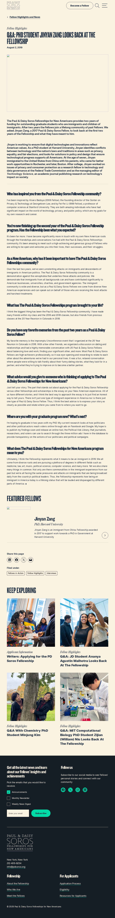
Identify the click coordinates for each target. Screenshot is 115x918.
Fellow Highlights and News (25, 17)
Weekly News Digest (21, 804)
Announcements (19, 792)
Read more (31, 630)
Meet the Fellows (16, 895)
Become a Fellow (79, 5)
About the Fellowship (18, 883)
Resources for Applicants (73, 895)
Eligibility (64, 889)
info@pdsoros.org (16, 866)
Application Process (70, 883)
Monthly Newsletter (21, 798)
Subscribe (40, 813)
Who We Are (13, 889)
